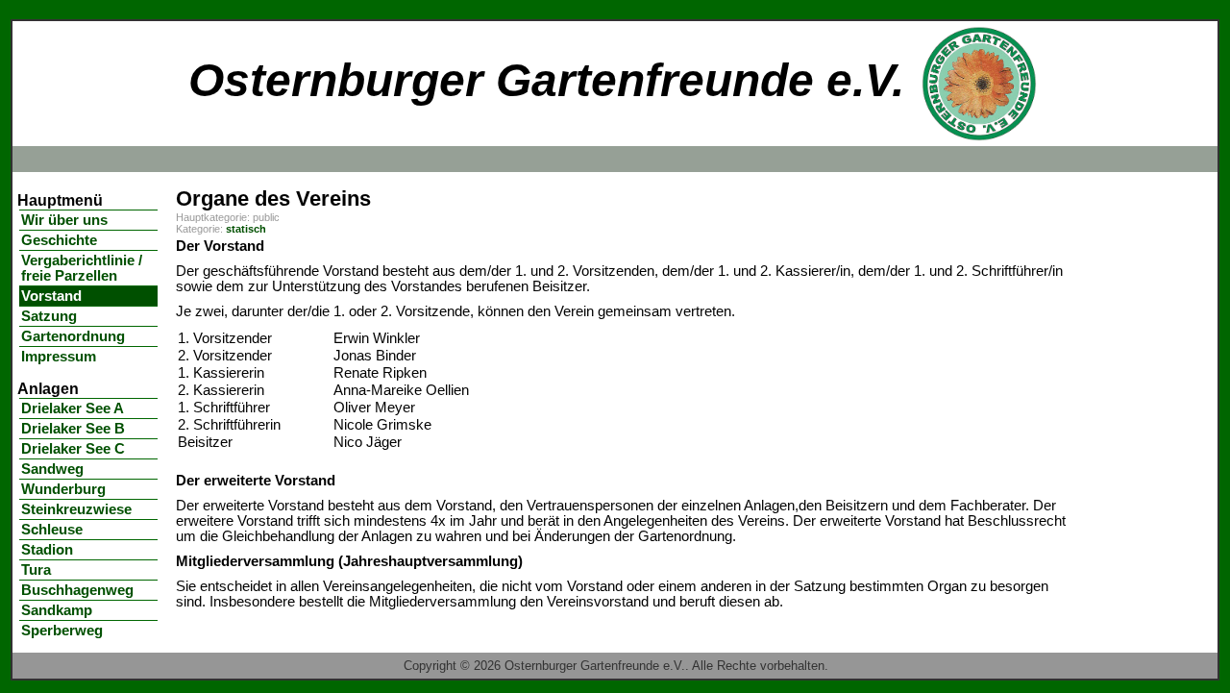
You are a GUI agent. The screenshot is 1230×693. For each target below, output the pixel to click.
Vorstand (51, 296)
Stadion (47, 549)
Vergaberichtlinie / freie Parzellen (81, 268)
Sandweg (52, 469)
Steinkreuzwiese (76, 509)
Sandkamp (56, 610)
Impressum (58, 356)
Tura (36, 570)
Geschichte (59, 240)
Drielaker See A (72, 408)
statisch (246, 229)
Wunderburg (63, 489)
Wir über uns (64, 220)
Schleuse (52, 529)
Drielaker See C (73, 449)
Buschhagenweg (77, 590)
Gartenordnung (73, 336)
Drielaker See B (73, 428)
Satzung (49, 316)
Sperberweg (62, 630)
